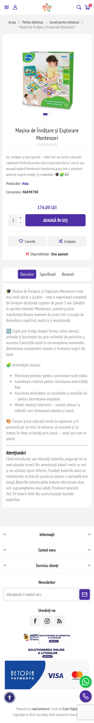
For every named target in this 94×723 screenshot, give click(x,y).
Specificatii (48, 274)
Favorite (30, 241)
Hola (25, 183)
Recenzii (68, 274)
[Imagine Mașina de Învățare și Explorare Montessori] (47, 119)
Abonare (84, 594)
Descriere (27, 274)
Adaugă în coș (55, 220)
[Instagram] (47, 621)
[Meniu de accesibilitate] (10, 697)
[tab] (27, 274)
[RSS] (59, 621)
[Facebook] (35, 621)
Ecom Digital (70, 709)
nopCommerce (40, 709)
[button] (45, 114)
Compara (69, 241)
